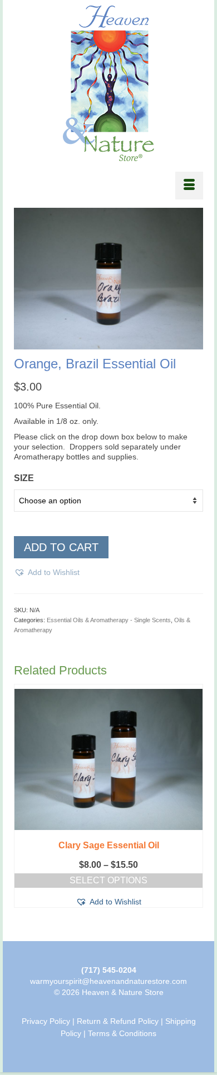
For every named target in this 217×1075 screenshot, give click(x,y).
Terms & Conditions (122, 1033)
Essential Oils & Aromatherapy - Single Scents (109, 620)
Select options (108, 880)
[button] (47, 572)
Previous (23, 804)
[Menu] (189, 185)
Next (193, 804)
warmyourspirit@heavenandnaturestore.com (108, 981)
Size (24, 478)
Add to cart (61, 547)
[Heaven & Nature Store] (108, 83)
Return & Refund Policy (118, 1021)
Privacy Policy (46, 1021)
